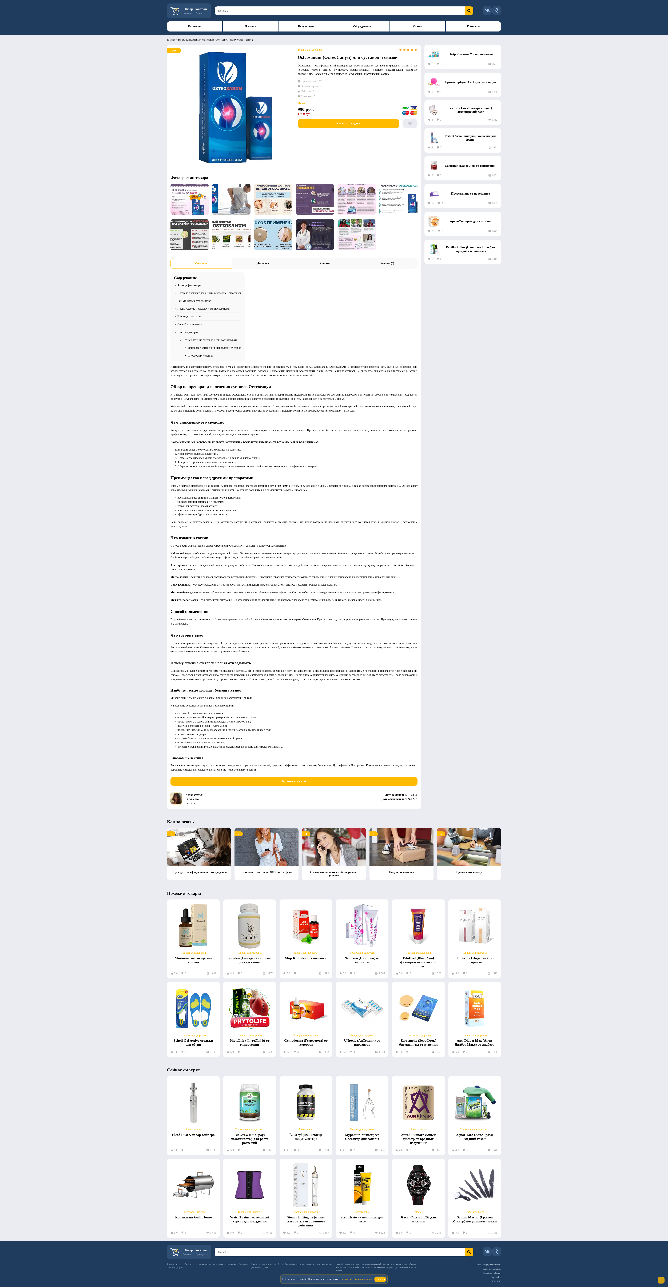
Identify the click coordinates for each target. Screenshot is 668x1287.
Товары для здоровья (189, 39)
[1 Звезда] (400, 50)
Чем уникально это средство (194, 300)
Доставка (263, 263)
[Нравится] (410, 123)
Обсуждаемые (362, 26)
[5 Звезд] (416, 50)
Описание (201, 263)
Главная (171, 39)
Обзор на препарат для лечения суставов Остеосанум (209, 292)
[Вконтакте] (487, 10)
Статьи (417, 26)
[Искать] (469, 10)
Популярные (306, 26)
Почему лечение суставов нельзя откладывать (210, 339)
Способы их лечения (200, 355)
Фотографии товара (189, 285)
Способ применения (189, 324)
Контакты (473, 26)
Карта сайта (496, 1277)
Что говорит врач (187, 332)
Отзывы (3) (387, 263)
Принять (380, 1279)
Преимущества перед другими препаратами (203, 308)
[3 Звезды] (408, 50)
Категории (194, 26)
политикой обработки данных (356, 1279)
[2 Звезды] (404, 50)
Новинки (250, 26)
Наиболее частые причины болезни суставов (214, 347)
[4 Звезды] (412, 50)
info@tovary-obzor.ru (492, 1273)
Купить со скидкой (348, 123)
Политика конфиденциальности (487, 1265)
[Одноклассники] (496, 10)
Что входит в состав (189, 316)
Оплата (325, 263)
